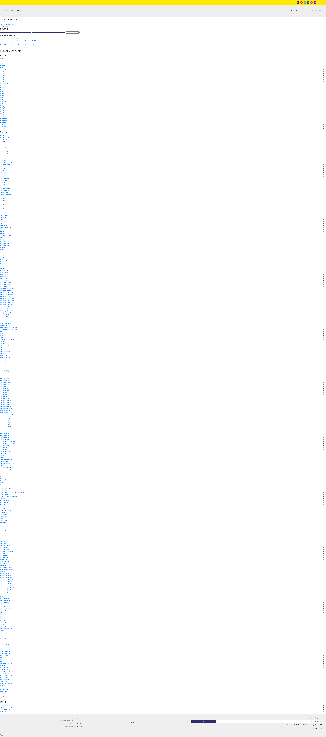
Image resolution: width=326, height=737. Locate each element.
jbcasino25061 (4, 504)
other (1, 596)
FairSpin (2, 466)
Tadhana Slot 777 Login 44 (7, 671)
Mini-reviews (3, 525)
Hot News (3, 498)
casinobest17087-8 (5, 378)
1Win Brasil (3, 156)
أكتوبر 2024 (3, 100)
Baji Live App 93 (4, 260)
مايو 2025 (3, 89)
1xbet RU (2, 209)
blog (1, 331)
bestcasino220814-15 (6, 286)
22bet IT (2, 223)
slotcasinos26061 (5, 651)
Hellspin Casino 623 (5, 488)
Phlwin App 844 (4, 602)
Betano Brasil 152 (5, 307)
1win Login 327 (4, 170)
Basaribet (2, 264)
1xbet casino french (5, 195)
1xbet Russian (4, 213)
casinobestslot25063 (6, 413)
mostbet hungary (5, 545)
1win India (2, 168)
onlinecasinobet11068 (6, 578)
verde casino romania (6, 680)
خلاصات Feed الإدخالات (6, 707)
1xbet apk (2, 184)
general (2, 476)
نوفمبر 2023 (3, 120)
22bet (1, 219)
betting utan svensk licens (7, 313)
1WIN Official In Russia (6, 172)
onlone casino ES (5, 594)
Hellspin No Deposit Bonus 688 (8, 496)
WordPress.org (4, 711)
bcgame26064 (4, 274)
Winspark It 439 (4, 686)
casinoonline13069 (5, 435)
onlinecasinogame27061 (6, 592)
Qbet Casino (3, 623)
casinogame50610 (5, 431)
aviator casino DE (5, 244)
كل (12, 11)
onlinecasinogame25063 (7, 590)
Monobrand (3, 533)
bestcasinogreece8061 (6, 290)
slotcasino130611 (4, 647)
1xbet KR (2, 201)
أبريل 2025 (3, 92)
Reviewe (2, 633)
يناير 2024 (2, 116)
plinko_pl (2, 620)
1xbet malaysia (4, 203)
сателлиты (3, 692)
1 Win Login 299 (4, 138)
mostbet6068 (4, 557)
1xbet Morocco (4, 205)
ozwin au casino (4, 598)
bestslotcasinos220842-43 (7, 305)
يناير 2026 (2, 73)
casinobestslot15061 (5, 400)
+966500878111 (69, 726)
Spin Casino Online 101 (6, 663)
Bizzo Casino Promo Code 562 (8, 329)
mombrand (3, 527)
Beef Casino (3, 280)
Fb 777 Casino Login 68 (6, 468)
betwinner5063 (4, 319)
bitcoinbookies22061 (5, 323)
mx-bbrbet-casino (5, 565)
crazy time (3, 453)
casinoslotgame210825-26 (7, 443)
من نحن (310, 11)
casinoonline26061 (5, 437)
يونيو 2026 (3, 63)
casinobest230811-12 (5, 388)
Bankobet (2, 262)
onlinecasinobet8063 (6, 584)
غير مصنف (3, 698)
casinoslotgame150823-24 (7, 441)
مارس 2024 (3, 112)
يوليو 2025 (3, 85)
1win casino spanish (5, 164)
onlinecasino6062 (5, 574)
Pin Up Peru (3, 610)
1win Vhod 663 (4, 180)
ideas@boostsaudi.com (66, 721)
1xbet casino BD (4, 193)
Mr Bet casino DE (5, 559)
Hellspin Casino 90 (5, 490)
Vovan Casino (3, 682)
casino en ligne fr (5, 358)
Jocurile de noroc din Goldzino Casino (10, 39)
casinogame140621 (5, 417)
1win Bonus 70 (4, 154)
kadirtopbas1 (3, 508)
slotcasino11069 (4, 645)
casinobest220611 (5, 384)
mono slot (3, 531)
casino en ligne (4, 356)
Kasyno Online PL (5, 512)
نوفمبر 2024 (3, 98)
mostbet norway (4, 549)
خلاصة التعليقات (5, 709)
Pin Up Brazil (3, 606)
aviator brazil (3, 242)
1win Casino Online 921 (6, 162)
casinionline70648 (5, 347)
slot (1, 643)
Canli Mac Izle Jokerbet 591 (7, 339)
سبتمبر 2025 (3, 81)
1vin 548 (2, 142)
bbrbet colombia (4, 266)
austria (2, 237)
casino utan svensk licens (7, 368)
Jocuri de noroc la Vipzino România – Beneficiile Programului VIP (18, 41)
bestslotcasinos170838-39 (7, 301)
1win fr (2, 166)
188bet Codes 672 (5, 140)
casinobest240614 (5, 390)
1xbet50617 (3, 217)
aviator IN (3, 248)
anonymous (3, 233)
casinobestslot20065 (6, 409)
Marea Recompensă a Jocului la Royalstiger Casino (14, 43)
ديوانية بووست (293, 11)
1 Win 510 (2, 136)
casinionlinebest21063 (6, 352)
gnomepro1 (3, 484)
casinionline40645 (5, 345)
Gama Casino (3, 472)
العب (17, 11)
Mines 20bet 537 (4, 521)
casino (2, 354)
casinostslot (3, 449)
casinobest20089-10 (5, 382)
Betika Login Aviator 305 (7, 311)
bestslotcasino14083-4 (6, 292)
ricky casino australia (6, 637)
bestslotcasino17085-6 (6, 294)
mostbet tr (3, 553)
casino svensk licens (5, 366)
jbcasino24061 (4, 502)
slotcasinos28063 (5, 655)
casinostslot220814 (5, 451)
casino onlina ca (4, 360)
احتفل (6, 11)
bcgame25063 (4, 272)
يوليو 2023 (3, 126)
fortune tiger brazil (5, 470)
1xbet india (3, 197)
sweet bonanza (4, 667)
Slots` (1, 659)
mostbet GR (3, 543)
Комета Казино (4, 690)
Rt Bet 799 (3, 639)
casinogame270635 (5, 427)
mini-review (3, 523)
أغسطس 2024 (4, 102)
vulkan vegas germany (6, 684)
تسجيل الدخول (4, 705)
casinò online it (4, 364)
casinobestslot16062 (6, 402)
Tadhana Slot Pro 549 (6, 673)
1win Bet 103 (3, 150)
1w (0, 144)
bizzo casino (3, 325)
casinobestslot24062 (6, 411)
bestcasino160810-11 (5, 284)
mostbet (2, 541)
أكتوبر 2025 (3, 79)
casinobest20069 (5, 380)
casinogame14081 (5, 419)
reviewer (2, 635)
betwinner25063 (4, 317)
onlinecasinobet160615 (6, 582)
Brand (1, 337)
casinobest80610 (5, 398)
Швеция (2, 696)
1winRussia (3, 182)
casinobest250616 (5, 392)
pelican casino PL (5, 600)
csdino (2, 455)
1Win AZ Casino (4, 148)
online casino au (4, 572)
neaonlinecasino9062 (6, 567)
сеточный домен (5, 694)
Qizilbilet (2, 625)
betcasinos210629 (5, 309)
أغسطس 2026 (4, 59)
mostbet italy (3, 547)
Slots (1, 657)
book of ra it (3, 335)
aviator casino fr (4, 246)
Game (1, 474)
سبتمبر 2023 (3, 124)
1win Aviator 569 (4, 146)
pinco (1, 612)
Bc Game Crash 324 (5, 270)
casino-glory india (5, 370)
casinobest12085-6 (5, 372)
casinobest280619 (5, 396)
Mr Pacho (2, 563)
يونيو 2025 (3, 87)
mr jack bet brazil (5, 561)
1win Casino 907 (4, 160)
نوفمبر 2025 (3, 77)
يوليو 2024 (3, 104)
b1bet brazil (3, 258)
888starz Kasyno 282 (6, 227)
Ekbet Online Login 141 (6, 460)
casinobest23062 (5, 386)
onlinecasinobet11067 (6, 576)
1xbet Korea (3, 199)
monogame (3, 537)
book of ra (3, 333)
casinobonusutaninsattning (7, 415)
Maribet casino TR (5, 517)
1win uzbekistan (4, 178)
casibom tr (3, 341)
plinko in (2, 616)
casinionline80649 (5, 350)
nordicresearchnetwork (6, 570)
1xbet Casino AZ (4, 191)
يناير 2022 (2, 128)
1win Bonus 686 (4, 152)
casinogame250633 (5, 423)
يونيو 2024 (3, 106)
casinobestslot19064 (6, 407)
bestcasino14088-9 (5, 282)
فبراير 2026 (3, 71)
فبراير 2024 (3, 114)
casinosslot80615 (5, 447)
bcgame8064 (3, 278)
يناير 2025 (2, 96)
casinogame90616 (5, 433)
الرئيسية (318, 11)
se (0, 641)
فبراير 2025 (3, 94)
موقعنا (302, 11)
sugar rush (3, 665)
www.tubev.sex (4, 688)
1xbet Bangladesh (5, 189)
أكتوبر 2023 (3, 122)
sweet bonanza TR (5, 669)
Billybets (2, 321)
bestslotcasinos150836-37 (7, 299)
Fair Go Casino (4, 462)
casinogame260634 (5, 425)
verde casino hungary (6, 675)
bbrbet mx (3, 268)
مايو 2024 (3, 108)
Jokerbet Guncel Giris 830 (7, 506)
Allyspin (2, 231)
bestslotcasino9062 (5, 297)
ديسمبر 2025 (3, 75)
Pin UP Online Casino (5, 608)
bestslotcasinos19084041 (7, 303)
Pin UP (2, 604)
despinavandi (3, 457)
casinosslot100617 (5, 445)
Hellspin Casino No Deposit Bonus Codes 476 (12, 492)
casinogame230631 (5, 421)
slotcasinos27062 (5, 653)
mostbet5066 (4, 555)
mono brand (3, 529)
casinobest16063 (4, 374)
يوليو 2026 (3, 61)
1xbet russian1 (4, 215)
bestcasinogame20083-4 (7, 288)
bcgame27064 (4, 276)
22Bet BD (2, 221)
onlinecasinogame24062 (7, 588)
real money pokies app (6, 629)
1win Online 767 (4, 174)
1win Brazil (3, 158)
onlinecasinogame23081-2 (7, 586)
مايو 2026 (2, 65)
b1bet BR (2, 256)
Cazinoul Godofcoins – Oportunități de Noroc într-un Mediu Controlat (19, 45)
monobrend (3, 535)
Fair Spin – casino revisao (7, 464)
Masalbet (2, 519)
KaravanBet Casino (5, 510)
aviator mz (3, 252)
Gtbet (1, 486)
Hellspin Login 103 (5, 494)
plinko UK (2, 618)
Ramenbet (3, 627)
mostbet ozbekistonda (6, 551)
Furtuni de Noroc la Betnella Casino (10, 47)
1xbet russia (3, 211)
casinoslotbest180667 (6, 439)
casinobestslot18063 (5, 405)
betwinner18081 (4, 315)
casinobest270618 (5, 394)
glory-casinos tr (4, 482)
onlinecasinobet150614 (6, 580)
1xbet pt (2, 207)
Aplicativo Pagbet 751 (6, 235)
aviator (2, 239)
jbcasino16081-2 (4, 500)
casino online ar (4, 362)
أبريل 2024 (3, 110)
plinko (1, 614)
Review (2, 631)
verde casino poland (5, 678)
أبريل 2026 (3, 67)
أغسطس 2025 (4, 83)
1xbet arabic (3, 187)
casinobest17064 (5, 376)
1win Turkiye (3, 176)
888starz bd (3, 225)
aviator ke (3, 250)
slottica (2, 661)
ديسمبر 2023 (3, 118)
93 (0, 229)
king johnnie (3, 515)
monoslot (2, 539)
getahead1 (3, 480)
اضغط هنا (73, 724)
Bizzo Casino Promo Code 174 (8, 327)
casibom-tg (3, 343)
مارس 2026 (3, 69)
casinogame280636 (5, 429)
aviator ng (3, 254)
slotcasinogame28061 (6, 649)
